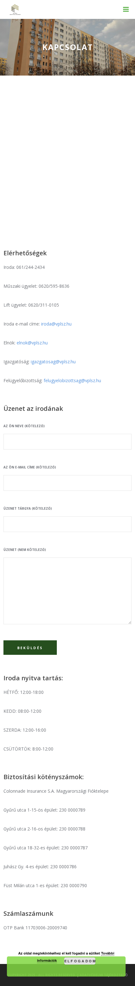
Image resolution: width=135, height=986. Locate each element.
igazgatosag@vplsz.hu (53, 362)
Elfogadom (79, 961)
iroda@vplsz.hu (56, 324)
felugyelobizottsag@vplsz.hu (72, 380)
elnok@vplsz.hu (32, 343)
